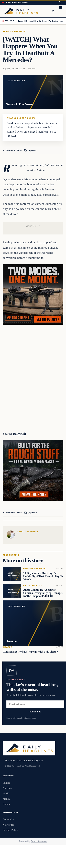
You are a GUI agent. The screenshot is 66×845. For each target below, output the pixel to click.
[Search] (53, 11)
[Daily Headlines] (21, 11)
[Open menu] (60, 11)
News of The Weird (15, 31)
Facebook (10, 150)
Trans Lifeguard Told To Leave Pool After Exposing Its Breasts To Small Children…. (41, 21)
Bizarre (7, 647)
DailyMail (19, 433)
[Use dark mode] (60, 2)
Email (19, 150)
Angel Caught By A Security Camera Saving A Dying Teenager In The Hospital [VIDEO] (43, 593)
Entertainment (32, 585)
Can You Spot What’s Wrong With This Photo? (30, 651)
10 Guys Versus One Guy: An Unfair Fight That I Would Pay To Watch (43, 576)
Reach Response (39, 841)
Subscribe (35, 712)
